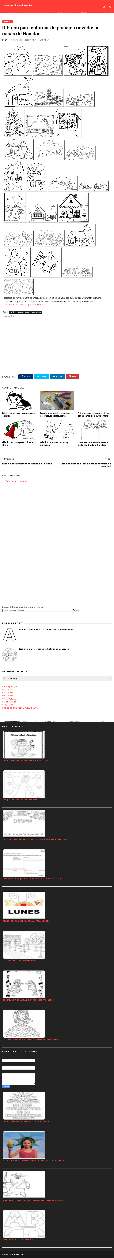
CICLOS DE (7, 692)
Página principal (9, 686)
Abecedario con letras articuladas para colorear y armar (33, 1200)
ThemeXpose (17, 1254)
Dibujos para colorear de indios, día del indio (26, 760)
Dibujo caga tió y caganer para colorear (18, 414)
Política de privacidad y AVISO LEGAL (20, 707)
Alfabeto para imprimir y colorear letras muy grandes (46, 629)
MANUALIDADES (10, 698)
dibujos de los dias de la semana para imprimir (26, 921)
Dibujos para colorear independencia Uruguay (27, 1121)
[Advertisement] (37, 321)
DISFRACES (7, 689)
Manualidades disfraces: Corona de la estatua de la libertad (34, 1160)
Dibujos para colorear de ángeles (20, 799)
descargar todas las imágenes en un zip (24, 304)
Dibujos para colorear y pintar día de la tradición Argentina (93, 414)
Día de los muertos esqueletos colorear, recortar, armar (56, 414)
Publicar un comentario (17, 481)
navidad (7, 21)
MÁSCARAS (7, 695)
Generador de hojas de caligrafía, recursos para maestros (33, 878)
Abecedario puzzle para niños (18, 1239)
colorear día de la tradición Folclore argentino (28, 1000)
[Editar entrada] (8, 316)
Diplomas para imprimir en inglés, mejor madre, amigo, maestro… (35, 839)
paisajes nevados (23, 312)
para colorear (36, 312)
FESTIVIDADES (9, 701)
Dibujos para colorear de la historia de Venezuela (44, 649)
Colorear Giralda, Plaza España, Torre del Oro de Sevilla (32, 1039)
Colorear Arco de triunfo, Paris (19, 960)
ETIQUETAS (8, 704)
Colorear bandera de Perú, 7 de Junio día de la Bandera (93, 443)
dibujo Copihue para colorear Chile (18, 443)
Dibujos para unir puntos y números (54, 443)
